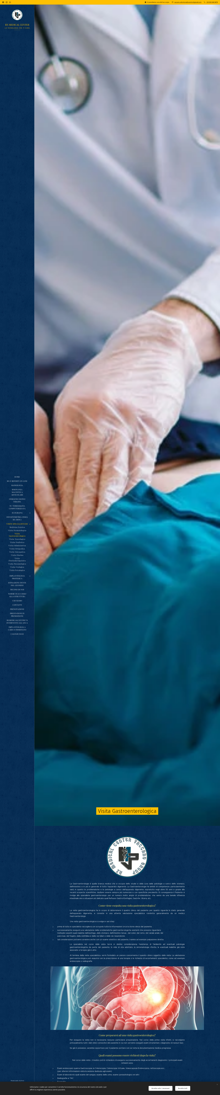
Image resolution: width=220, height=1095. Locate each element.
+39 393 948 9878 (212, 2)
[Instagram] (6, 2)
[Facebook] (3, 2)
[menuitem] (17, 477)
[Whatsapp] (10, 2)
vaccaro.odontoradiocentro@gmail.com (187, 2)
